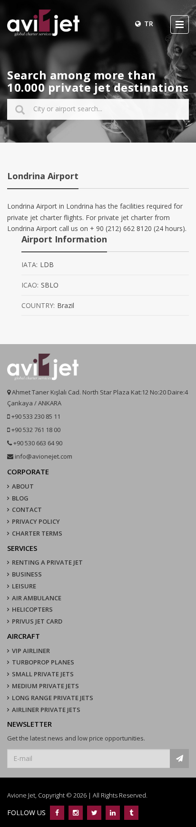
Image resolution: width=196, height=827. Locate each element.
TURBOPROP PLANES (43, 662)
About (23, 486)
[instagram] (75, 812)
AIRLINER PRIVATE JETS (46, 709)
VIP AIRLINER (31, 650)
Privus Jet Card (37, 621)
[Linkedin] (112, 812)
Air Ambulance (36, 598)
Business (27, 574)
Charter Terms (37, 533)
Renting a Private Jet (47, 562)
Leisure (24, 586)
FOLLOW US (27, 812)
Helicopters (32, 609)
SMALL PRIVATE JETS (43, 674)
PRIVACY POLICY (36, 521)
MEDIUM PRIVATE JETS (45, 686)
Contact (27, 509)
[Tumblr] (130, 812)
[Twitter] (94, 812)
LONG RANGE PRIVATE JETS (52, 697)
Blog (20, 498)
